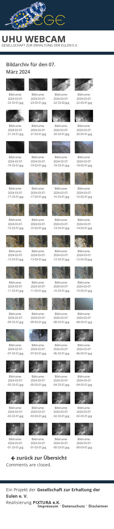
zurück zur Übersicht (41, 457)
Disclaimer (98, 506)
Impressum (48, 506)
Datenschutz (73, 506)
